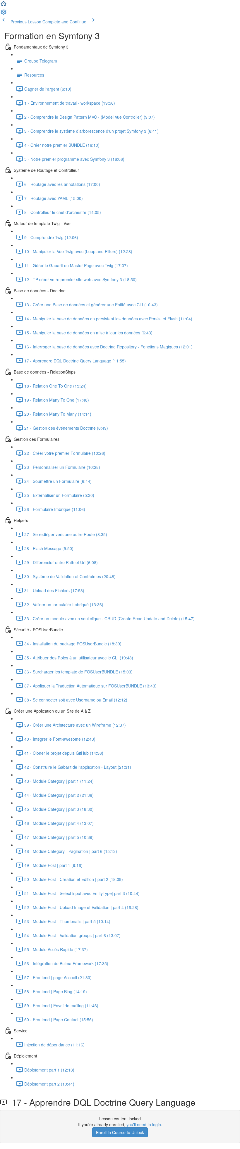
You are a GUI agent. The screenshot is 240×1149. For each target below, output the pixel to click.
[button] (3, 5)
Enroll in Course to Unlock (120, 1132)
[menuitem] (3, 13)
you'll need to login (143, 1124)
